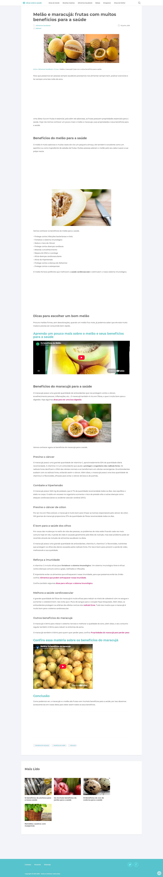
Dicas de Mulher (119, 3)
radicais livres (89, 605)
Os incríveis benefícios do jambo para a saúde (65, 799)
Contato (28, 865)
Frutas (56, 69)
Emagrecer (107, 3)
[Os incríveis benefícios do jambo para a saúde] (67, 786)
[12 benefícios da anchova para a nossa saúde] (38, 786)
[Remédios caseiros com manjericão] (38, 812)
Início (35, 69)
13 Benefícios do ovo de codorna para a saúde (93, 799)
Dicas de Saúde (54, 3)
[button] (139, 2)
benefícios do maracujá (42, 745)
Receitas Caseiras (69, 3)
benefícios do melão (59, 745)
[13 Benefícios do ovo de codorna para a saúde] (96, 786)
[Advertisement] (81, 99)
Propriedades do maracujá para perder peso (110, 633)
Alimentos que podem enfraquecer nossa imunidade (63, 578)
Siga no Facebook (136, 864)
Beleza (97, 3)
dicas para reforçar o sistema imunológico (74, 583)
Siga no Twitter (130, 864)
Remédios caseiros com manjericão (35, 825)
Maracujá (73, 745)
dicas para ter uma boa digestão (67, 400)
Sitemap (47, 865)
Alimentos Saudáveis (43, 25)
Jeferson (38, 28)
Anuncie (37, 865)
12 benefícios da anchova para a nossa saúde (38, 799)
